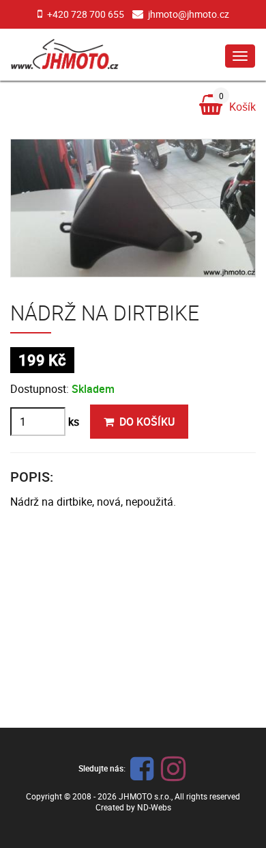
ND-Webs (154, 807)
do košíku (147, 421)
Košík (237, 104)
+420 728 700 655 (85, 14)
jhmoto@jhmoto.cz (188, 14)
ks (73, 421)
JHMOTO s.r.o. (145, 796)
